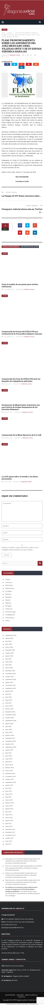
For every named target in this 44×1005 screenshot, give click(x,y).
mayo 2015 (8, 794)
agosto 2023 (9, 656)
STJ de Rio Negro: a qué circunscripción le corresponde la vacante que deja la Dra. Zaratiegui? (22, 893)
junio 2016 (8, 756)
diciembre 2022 (10, 671)
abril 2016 (8, 762)
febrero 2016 (9, 768)
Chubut (7, 579)
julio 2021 (8, 694)
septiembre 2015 (10, 782)
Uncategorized (10, 615)
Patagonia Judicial (15, 55)
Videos (7, 620)
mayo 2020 (8, 732)
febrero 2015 (9, 803)
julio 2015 (8, 788)
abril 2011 (8, 844)
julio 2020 (8, 726)
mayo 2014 (8, 815)
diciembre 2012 (10, 829)
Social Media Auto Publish (13, 1004)
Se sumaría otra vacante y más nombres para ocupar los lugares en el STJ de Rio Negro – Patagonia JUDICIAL (21, 889)
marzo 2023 (9, 668)
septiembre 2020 (10, 721)
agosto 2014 (9, 809)
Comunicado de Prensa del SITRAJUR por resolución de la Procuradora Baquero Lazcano (22, 332)
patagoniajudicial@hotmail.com (13, 927)
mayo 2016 (8, 759)
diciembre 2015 (10, 773)
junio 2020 (8, 729)
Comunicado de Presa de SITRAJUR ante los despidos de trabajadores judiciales (21, 380)
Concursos (8, 582)
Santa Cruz (8, 609)
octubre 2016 (9, 744)
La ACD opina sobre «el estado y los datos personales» (20, 477)
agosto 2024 (9, 638)
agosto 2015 (9, 785)
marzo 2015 (9, 800)
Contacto (21, 997)
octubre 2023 (9, 653)
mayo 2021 (8, 700)
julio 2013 (8, 823)
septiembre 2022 (10, 679)
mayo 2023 (8, 662)
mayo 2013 (8, 826)
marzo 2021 (9, 706)
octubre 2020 (9, 718)
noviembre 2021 (10, 685)
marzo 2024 (9, 647)
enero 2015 (9, 806)
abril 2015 (8, 797)
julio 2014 (8, 812)
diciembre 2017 (10, 738)
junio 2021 (8, 697)
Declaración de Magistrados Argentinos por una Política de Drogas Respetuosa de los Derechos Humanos (21, 407)
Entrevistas (9, 585)
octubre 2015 (9, 779)
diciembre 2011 (10, 832)
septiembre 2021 (10, 688)
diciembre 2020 (10, 712)
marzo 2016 (9, 765)
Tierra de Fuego (10, 612)
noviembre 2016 (10, 741)
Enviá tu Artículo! (31, 995)
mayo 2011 (8, 841)
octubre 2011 (9, 838)
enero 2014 (9, 818)
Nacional (8, 594)
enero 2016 (9, 771)
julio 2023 (8, 659)
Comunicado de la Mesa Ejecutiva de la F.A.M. (22, 435)
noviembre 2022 (10, 673)
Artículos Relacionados (10, 247)
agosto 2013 (9, 820)
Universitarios (9, 618)
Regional (8, 603)
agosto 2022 (9, 682)
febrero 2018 (9, 735)
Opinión (4, 29)
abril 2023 (8, 665)
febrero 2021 (9, 709)
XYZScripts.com (33, 1004)
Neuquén (8, 597)
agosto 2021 (9, 691)
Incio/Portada (10, 995)
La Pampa (8, 591)
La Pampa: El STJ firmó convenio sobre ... (21, 196)
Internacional (9, 588)
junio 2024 (8, 644)
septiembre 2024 (10, 635)
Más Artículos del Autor (29, 247)
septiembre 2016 (10, 747)
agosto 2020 (9, 723)
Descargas (20, 995)
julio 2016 (8, 753)
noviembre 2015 (10, 776)
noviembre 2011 (10, 835)
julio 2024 (8, 641)
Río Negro (8, 606)
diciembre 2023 (10, 650)
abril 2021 (8, 703)
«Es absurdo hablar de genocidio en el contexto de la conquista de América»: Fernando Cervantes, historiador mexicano (22, 861)
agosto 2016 (9, 750)
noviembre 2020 (10, 715)
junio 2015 (8, 791)
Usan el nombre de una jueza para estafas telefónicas (20, 285)
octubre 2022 (9, 676)
